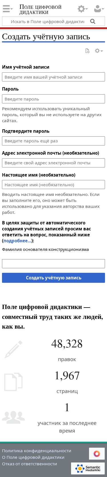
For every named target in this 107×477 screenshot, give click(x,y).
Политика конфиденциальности (36, 450)
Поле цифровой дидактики (40, 9)
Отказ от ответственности (29, 463)
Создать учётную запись (53, 278)
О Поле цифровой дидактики (33, 457)
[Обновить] (87, 51)
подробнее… (17, 240)
